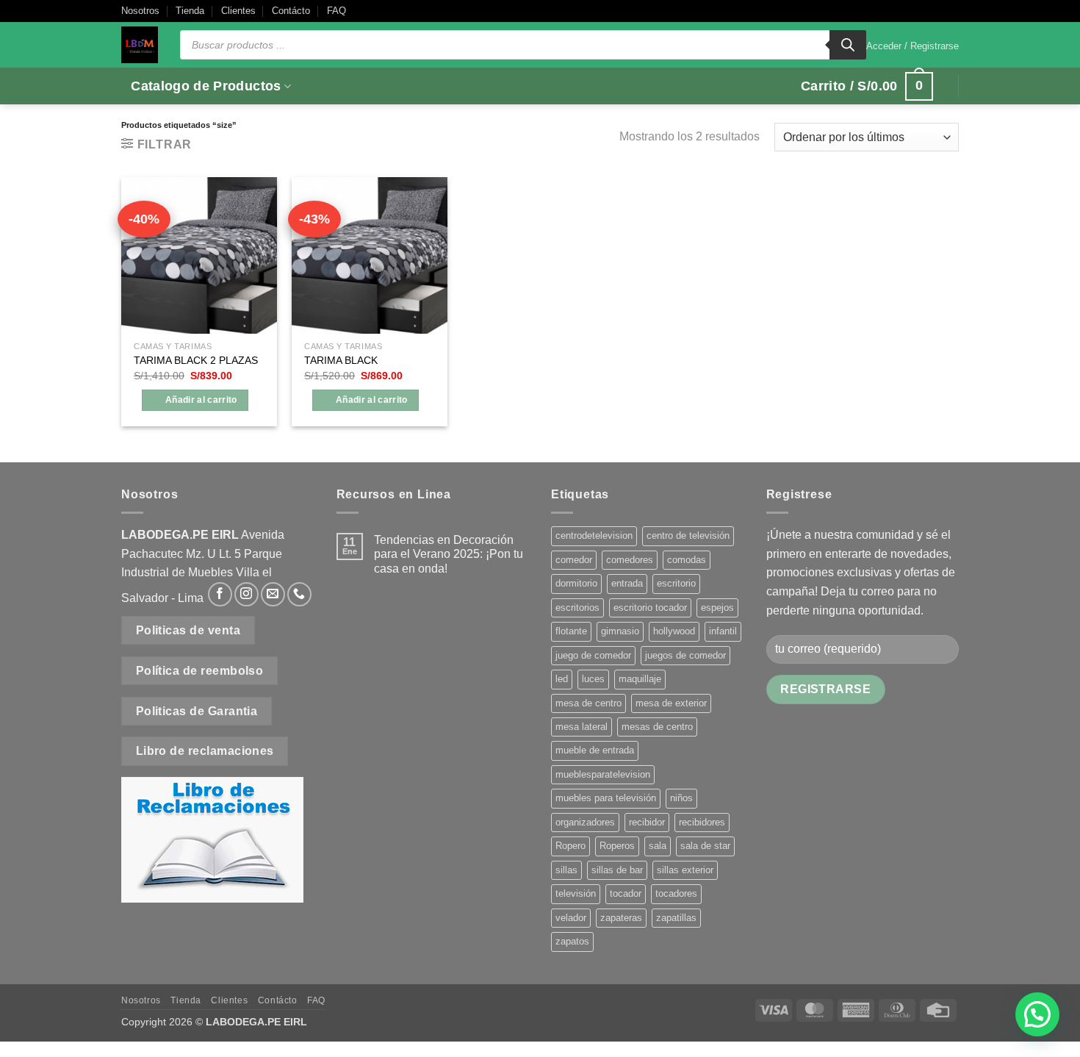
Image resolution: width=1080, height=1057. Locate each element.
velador (570, 917)
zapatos (572, 941)
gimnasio (620, 631)
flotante (571, 631)
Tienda (190, 10)
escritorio (676, 583)
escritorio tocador (650, 607)
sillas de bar (617, 869)
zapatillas (676, 917)
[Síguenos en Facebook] (220, 594)
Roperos (617, 845)
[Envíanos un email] (273, 594)
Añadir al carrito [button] (201, 399)
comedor (573, 559)
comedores (629, 559)
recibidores (702, 822)
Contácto (291, 10)
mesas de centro (657, 726)
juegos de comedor (685, 655)
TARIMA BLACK (341, 360)
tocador (625, 893)
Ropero (570, 845)
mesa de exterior (671, 703)
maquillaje (640, 678)
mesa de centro (588, 703)
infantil (723, 631)
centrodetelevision (594, 535)
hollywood (674, 631)
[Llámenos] (299, 594)
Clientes (238, 10)
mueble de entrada (594, 750)
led (561, 678)
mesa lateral (581, 726)
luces (593, 678)
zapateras (621, 917)
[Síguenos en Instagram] (246, 594)
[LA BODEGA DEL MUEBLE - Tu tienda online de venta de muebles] (139, 44)
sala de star (705, 845)
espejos (717, 607)
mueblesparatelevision (602, 774)
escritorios (577, 607)
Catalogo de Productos (206, 86)
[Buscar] (847, 45)
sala (657, 845)
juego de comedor (593, 655)
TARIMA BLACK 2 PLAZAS (196, 360)
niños (681, 797)
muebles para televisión (605, 797)
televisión (575, 893)
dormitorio (576, 583)
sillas (566, 869)
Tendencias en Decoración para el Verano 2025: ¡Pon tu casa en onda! (448, 554)
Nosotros (140, 10)
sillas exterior (685, 869)
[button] (912, 46)
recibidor (647, 822)
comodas (686, 559)
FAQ (336, 10)
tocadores (676, 893)
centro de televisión (688, 535)
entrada (627, 583)
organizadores (585, 822)
